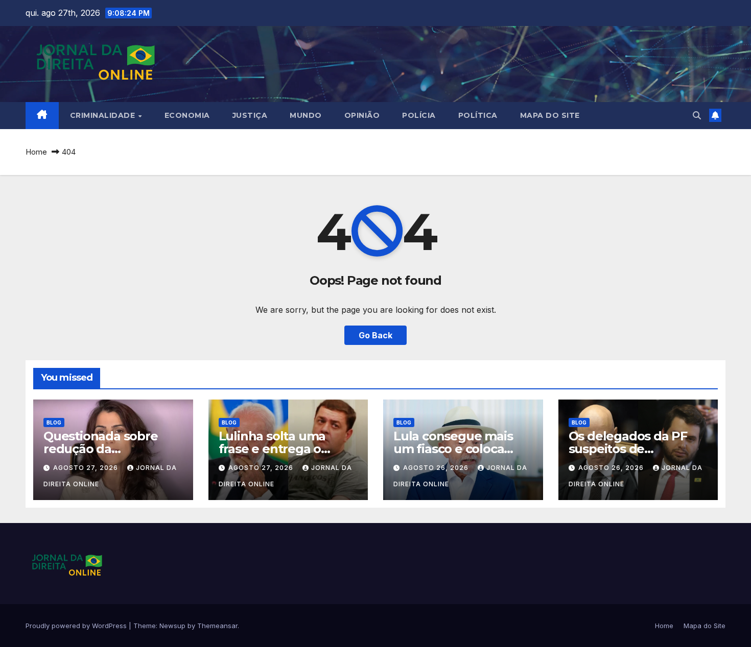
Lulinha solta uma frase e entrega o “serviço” (272, 449)
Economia (187, 115)
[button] (697, 115)
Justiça (250, 115)
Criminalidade (103, 115)
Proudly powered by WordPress (77, 625)
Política (478, 115)
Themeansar (217, 625)
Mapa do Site (550, 115)
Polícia (419, 115)
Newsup (172, 625)
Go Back (375, 335)
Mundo (306, 115)
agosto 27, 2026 (86, 467)
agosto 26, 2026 (437, 467)
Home (36, 152)
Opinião (362, 115)
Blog (53, 422)
